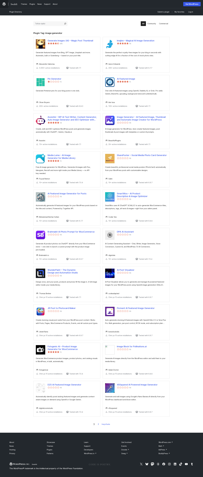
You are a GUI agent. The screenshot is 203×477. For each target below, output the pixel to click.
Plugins (49, 450)
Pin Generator (54, 79)
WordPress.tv (90, 453)
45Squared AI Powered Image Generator (137, 384)
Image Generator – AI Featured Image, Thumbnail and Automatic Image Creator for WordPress (141, 118)
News (11, 446)
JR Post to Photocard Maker (62, 308)
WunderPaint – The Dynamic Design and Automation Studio (63, 271)
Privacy (12, 453)
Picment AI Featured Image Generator (136, 308)
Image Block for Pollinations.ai (132, 346)
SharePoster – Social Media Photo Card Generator (142, 155)
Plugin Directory (15, 12)
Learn (86, 442)
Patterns (50, 453)
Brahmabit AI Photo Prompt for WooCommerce (71, 232)
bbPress (163, 450)
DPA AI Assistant (125, 232)
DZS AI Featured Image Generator (64, 384)
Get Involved (126, 442)
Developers (88, 450)
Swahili (34, 464)
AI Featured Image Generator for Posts (67, 193)
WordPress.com (166, 442)
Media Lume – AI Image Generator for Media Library (61, 156)
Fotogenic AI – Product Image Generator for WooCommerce (63, 347)
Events (124, 446)
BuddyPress (164, 453)
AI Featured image (126, 79)
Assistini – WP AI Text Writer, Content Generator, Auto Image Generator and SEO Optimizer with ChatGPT (72, 118)
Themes (50, 446)
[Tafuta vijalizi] (65, 23)
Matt (161, 446)
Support (87, 446)
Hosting (12, 450)
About (11, 442)
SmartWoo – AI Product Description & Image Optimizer (132, 194)
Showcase (51, 442)
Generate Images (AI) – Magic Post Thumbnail (70, 40)
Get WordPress (191, 4)
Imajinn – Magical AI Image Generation (135, 40)
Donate (125, 450)
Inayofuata (106, 424)
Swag (124, 453)
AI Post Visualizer (125, 270)
